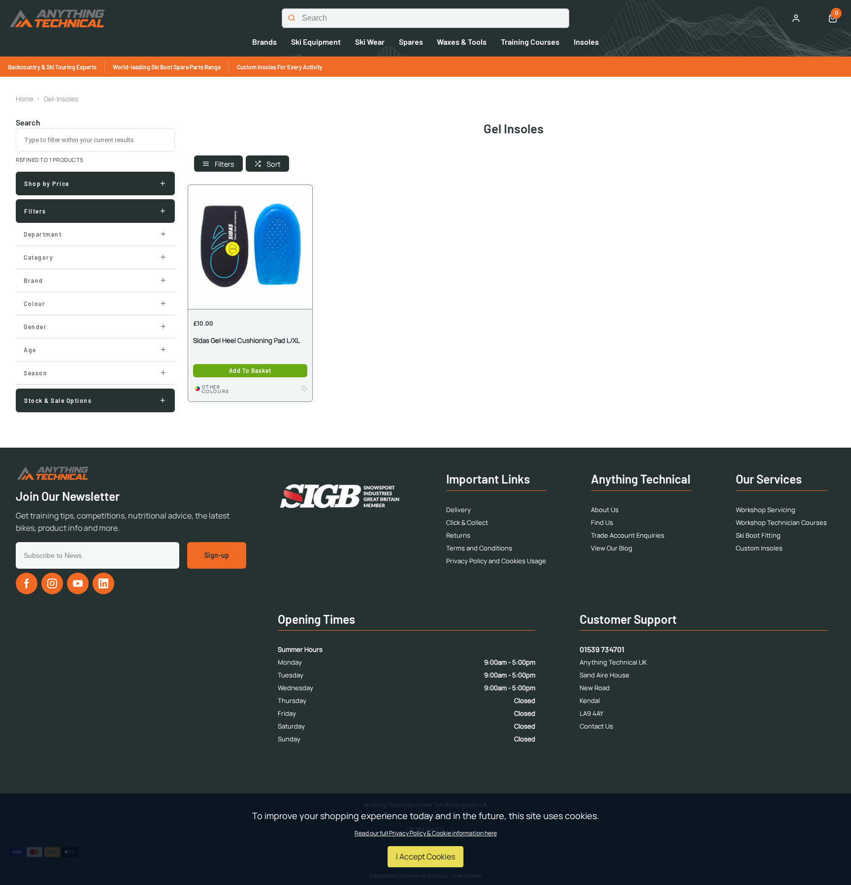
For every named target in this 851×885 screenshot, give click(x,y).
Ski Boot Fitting (758, 535)
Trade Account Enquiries (627, 535)
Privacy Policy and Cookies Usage (496, 560)
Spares (411, 41)
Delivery (458, 509)
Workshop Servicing (765, 509)
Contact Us (596, 726)
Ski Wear (370, 41)
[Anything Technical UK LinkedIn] (103, 583)
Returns (458, 535)
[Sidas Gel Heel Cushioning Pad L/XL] (250, 246)
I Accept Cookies (425, 856)
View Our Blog (611, 548)
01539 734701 (602, 649)
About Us (605, 509)
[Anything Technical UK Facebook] (26, 583)
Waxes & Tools (462, 41)
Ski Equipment (316, 41)
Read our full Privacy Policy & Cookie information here (426, 833)
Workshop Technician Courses (781, 522)
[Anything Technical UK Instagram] (52, 583)
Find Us (602, 522)
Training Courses (530, 41)
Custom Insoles (759, 548)
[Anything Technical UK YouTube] (78, 583)
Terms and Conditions (479, 548)
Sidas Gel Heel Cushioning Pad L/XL (246, 340)
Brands (264, 41)
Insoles (586, 41)
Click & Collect (467, 522)
